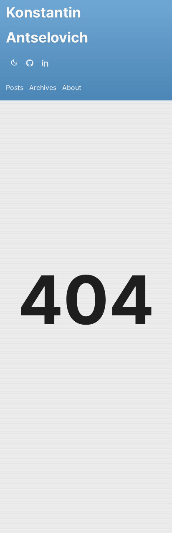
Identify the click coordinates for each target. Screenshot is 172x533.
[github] (31, 62)
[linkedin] (47, 62)
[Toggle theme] (14, 62)
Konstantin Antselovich (47, 25)
